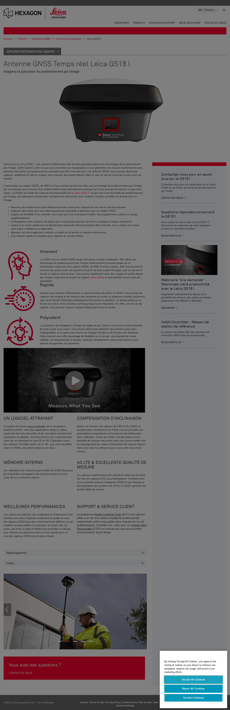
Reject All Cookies (193, 688)
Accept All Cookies (193, 679)
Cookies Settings (193, 697)
